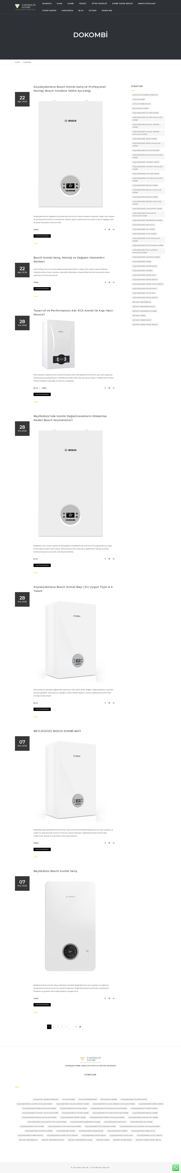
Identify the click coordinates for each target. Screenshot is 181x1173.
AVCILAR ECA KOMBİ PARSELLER (145, 95)
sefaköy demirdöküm (142, 302)
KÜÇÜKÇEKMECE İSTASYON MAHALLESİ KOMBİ (148, 156)
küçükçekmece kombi (142, 262)
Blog (80, 11)
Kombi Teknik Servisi (122, 3)
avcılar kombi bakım (142, 104)
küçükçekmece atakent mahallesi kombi (148, 168)
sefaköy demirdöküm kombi (145, 311)
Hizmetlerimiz (49, 11)
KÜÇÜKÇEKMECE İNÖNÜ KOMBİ (145, 139)
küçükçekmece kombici (143, 271)
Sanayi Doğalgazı (147, 3)
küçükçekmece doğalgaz (143, 225)
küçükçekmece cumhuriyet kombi (147, 209)
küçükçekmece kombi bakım (145, 266)
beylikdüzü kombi (140, 108)
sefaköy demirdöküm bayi (144, 307)
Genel (36, 229)
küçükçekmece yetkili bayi (144, 293)
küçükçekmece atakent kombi (146, 162)
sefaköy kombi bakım (142, 320)
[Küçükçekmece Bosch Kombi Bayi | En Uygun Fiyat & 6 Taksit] (106, 703)
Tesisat (83, 3)
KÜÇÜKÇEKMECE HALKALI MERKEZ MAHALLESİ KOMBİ (146, 133)
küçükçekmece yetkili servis (145, 298)
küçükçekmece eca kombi (144, 229)
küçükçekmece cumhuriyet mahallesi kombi (144, 214)
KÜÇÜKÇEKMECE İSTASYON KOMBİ (146, 150)
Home (17, 62)
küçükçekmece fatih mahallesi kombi (146, 239)
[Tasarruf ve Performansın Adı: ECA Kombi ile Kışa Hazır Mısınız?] (106, 388)
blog (36, 388)
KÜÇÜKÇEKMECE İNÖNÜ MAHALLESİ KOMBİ (146, 144)
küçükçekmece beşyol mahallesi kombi (147, 191)
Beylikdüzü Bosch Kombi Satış (55, 871)
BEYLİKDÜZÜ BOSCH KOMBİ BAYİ (57, 731)
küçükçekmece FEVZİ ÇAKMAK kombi (148, 245)
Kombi (71, 3)
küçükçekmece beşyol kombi (145, 185)
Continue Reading (42, 236)
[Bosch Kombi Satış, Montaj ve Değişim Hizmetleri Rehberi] (106, 282)
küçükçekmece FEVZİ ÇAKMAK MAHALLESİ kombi (145, 251)
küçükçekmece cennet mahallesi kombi (147, 203)
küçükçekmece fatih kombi (144, 234)
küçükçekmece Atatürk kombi (146, 174)
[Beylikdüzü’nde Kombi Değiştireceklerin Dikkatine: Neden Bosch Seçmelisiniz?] (106, 559)
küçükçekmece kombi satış (144, 275)
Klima (59, 3)
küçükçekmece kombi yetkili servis (148, 284)
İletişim (92, 11)
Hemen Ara (107, 11)
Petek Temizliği (99, 3)
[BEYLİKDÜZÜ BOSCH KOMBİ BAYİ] (106, 843)
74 (76, 1027)
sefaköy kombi (139, 316)
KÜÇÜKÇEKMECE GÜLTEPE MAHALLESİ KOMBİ (147, 118)
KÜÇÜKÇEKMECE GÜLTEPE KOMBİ (146, 113)
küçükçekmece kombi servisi (145, 280)
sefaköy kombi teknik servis (145, 325)
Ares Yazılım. (83, 1168)
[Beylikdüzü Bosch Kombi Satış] (106, 998)
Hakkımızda (67, 11)
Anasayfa (47, 3)
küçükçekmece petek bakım (145, 289)
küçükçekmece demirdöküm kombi (147, 220)
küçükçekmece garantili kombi (146, 257)
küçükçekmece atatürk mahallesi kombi (148, 179)
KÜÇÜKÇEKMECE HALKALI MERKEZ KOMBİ (146, 126)
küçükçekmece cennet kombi (145, 197)
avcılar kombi (139, 99)
